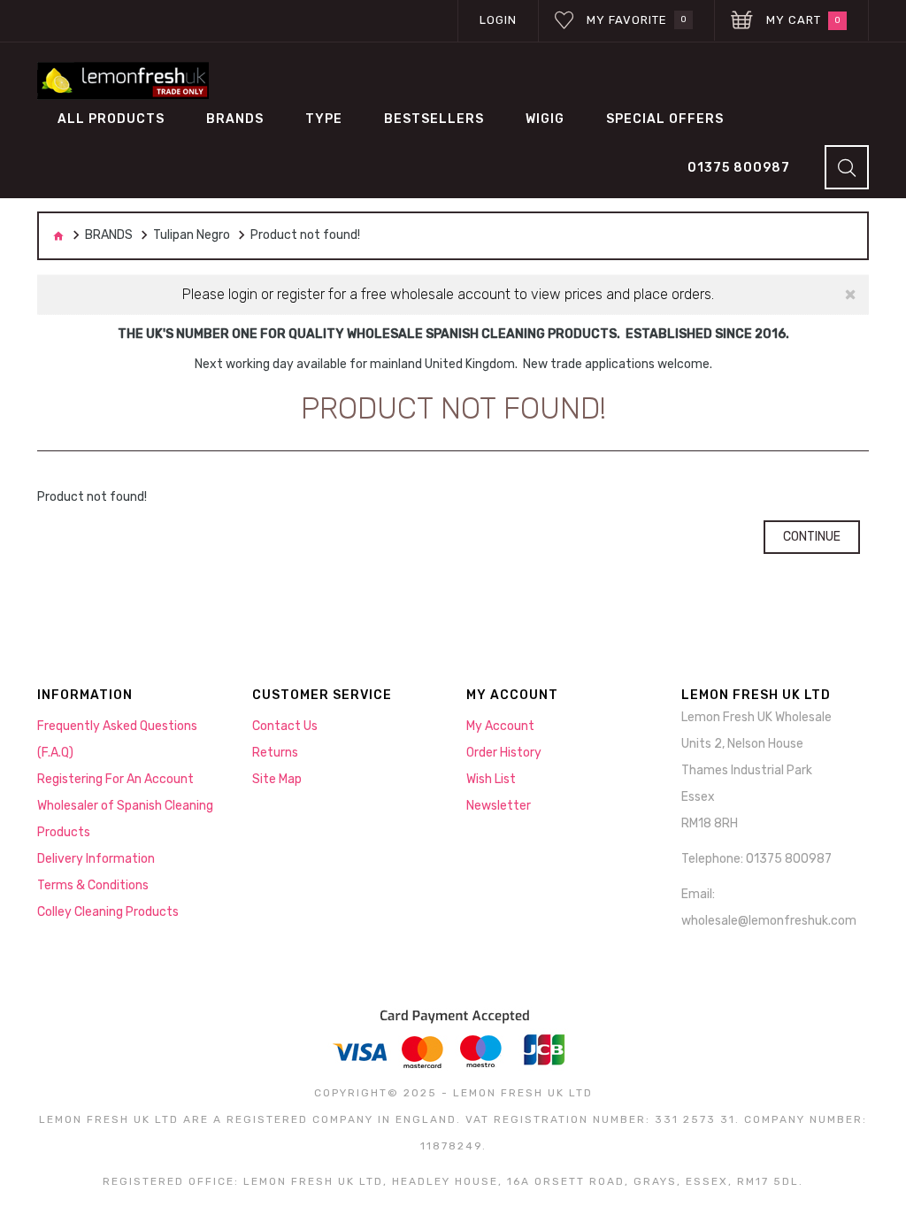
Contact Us (285, 726)
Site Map (277, 779)
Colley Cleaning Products (108, 911)
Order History (503, 752)
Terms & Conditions (93, 885)
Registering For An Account (115, 779)
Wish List (491, 779)
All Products (111, 119)
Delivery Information (96, 858)
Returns (275, 752)
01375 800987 (738, 167)
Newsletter (498, 805)
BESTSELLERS (434, 119)
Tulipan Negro (191, 234)
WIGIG (545, 119)
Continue (812, 536)
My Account (500, 726)
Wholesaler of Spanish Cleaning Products (125, 819)
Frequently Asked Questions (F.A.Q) (117, 739)
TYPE (323, 119)
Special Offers (665, 119)
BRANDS (235, 119)
